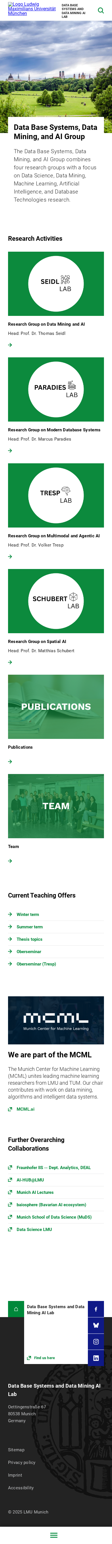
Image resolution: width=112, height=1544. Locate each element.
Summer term (30, 927)
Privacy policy (22, 1462)
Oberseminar (29, 951)
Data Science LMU (34, 1229)
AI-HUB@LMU (30, 1180)
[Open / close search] (101, 10)
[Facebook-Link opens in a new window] (96, 1309)
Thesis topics (30, 939)
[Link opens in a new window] (56, 1057)
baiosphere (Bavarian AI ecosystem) (51, 1204)
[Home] (16, 1309)
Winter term (28, 914)
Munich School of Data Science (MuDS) (54, 1217)
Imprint (15, 1475)
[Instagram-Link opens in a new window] (96, 1342)
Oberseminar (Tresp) (36, 964)
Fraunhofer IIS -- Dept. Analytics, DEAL (54, 1167)
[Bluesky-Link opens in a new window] (96, 1325)
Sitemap (16, 1449)
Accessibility (21, 1487)
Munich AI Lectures (35, 1192)
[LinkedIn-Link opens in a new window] (96, 1358)
